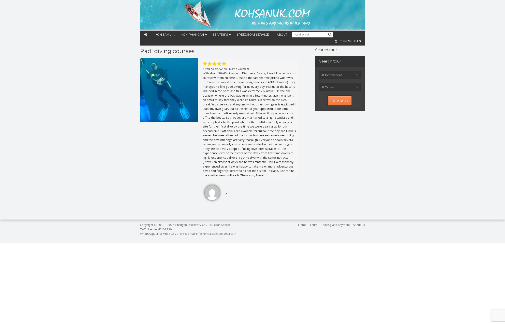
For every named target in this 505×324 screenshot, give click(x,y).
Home (302, 225)
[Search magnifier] (330, 34)
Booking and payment (335, 225)
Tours (314, 225)
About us (359, 225)
